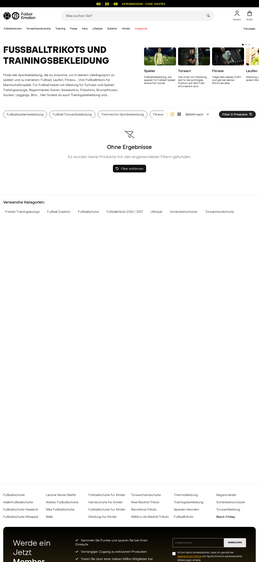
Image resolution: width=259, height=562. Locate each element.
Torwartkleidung (228, 509)
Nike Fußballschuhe (60, 509)
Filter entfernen (131, 168)
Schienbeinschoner (184, 211)
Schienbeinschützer (230, 502)
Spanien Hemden (186, 509)
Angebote (141, 28)
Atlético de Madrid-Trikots (150, 516)
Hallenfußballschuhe (18, 502)
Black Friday (225, 516)
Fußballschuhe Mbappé (20, 516)
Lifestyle (97, 28)
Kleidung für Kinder (102, 516)
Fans (85, 28)
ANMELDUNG (235, 542)
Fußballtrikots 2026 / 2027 (125, 211)
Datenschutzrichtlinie (189, 556)
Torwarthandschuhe (38, 28)
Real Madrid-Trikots (145, 502)
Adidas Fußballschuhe (62, 502)
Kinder (126, 28)
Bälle (49, 516)
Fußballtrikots (183, 516)
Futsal (73, 28)
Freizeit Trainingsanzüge (22, 211)
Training (60, 28)
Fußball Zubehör (58, 211)
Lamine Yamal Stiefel (61, 495)
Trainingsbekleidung (188, 502)
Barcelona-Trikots (144, 509)
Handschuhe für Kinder (105, 502)
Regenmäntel (226, 495)
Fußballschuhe (12, 28)
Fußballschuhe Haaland (20, 509)
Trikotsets (249, 28)
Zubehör (112, 28)
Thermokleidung (186, 495)
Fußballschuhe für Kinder (106, 495)
